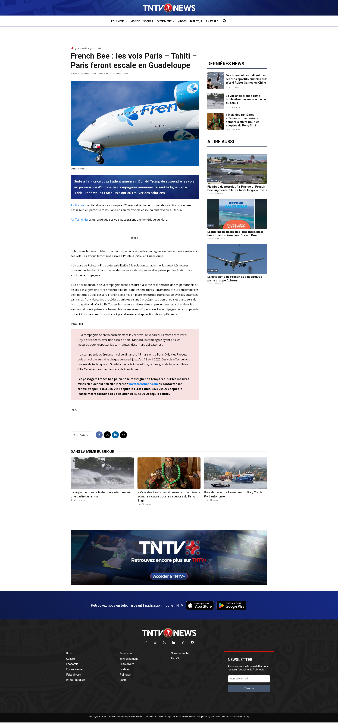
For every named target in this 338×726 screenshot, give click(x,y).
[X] (107, 434)
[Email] (123, 434)
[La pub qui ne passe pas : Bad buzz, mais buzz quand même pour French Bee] (237, 214)
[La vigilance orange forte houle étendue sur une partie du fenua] (215, 101)
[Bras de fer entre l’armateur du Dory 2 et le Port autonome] (235, 473)
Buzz (210, 225)
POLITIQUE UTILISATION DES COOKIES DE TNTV (225, 716)
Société (96, 48)
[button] (224, 21)
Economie (212, 180)
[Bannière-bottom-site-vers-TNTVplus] (169, 584)
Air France (77, 205)
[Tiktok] (183, 642)
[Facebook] (99, 434)
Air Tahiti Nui (79, 219)
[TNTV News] (169, 632)
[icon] (72, 48)
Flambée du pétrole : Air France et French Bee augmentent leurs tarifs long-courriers (237, 188)
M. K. (74, 409)
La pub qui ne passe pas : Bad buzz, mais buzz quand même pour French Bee (235, 233)
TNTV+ (175, 658)
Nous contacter (180, 653)
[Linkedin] (115, 434)
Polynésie (83, 48)
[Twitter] (164, 642)
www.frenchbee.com (143, 384)
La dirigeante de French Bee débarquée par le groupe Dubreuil (234, 278)
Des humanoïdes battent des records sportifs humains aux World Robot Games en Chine (246, 79)
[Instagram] (155, 642)
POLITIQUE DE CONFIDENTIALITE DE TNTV (149, 716)
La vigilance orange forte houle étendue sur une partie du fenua (246, 99)
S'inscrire (249, 688)
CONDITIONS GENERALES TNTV (185, 716)
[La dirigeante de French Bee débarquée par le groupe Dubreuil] (237, 259)
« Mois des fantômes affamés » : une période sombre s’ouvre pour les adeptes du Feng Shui (242, 120)
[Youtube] (192, 642)
